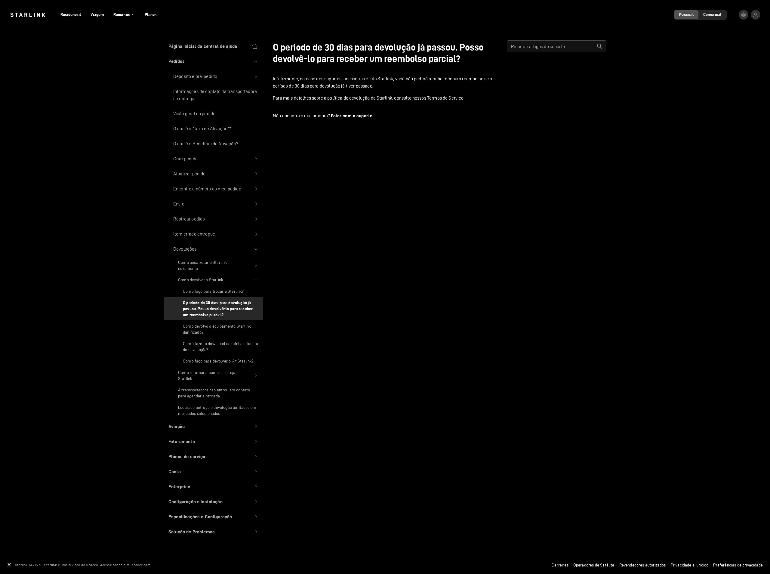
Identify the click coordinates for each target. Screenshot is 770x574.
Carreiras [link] (560, 565)
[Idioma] (743, 15)
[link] (28, 15)
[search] (600, 46)
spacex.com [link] (140, 565)
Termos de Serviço (445, 97)
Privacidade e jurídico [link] (690, 565)
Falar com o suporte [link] (351, 115)
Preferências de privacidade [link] (738, 565)
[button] (213, 61)
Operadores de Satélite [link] (593, 565)
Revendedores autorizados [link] (642, 565)
